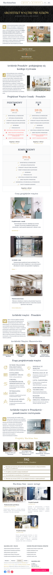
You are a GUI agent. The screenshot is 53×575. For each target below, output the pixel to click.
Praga (13, 564)
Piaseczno (24, 564)
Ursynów (9, 564)
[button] (45, 2)
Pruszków (20, 564)
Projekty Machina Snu (26, 438)
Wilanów (6, 564)
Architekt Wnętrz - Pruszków (26, 462)
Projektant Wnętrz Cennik (20, 96)
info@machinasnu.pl (36, 567)
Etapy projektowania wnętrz (26, 360)
